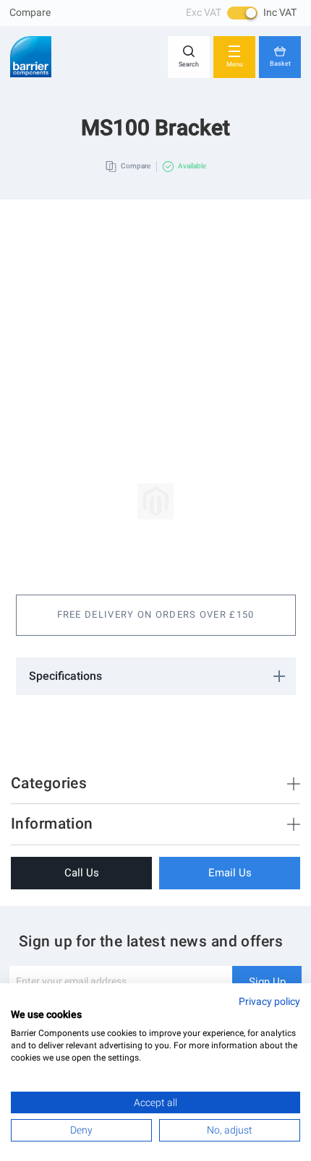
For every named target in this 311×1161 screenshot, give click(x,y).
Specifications (65, 676)
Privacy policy (269, 1001)
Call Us (81, 872)
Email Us (230, 872)
